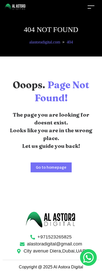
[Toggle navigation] (91, 7)
